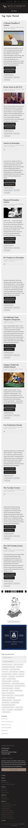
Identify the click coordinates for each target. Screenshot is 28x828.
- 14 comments (11, 370)
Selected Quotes (16, 700)
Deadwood (21, 671)
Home (3, 775)
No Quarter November (20, 685)
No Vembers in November (14, 258)
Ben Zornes (4, 718)
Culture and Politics (13, 671)
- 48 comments (11, 28)
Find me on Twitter (6, 816)
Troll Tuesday (7, 79)
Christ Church (5, 748)
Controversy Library (6, 810)
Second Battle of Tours (7, 700)
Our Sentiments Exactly (13, 425)
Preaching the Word (19, 695)
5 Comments (8, 349)
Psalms (3, 697)
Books (3, 795)
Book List (4, 797)
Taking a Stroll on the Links (8, 707)
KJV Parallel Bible (6, 727)
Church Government (14, 669)
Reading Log (5, 798)
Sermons (3, 788)
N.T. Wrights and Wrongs (7, 685)
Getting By (4, 676)
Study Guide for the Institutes (8, 704)
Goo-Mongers (12, 676)
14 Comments (8, 409)
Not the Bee (4, 730)
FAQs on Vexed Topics (7, 812)
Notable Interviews (6, 814)
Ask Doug (4, 790)
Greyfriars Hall (5, 754)
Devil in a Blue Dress (6, 674)
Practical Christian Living (7, 695)
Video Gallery (5, 792)
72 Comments (8, 127)
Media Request (5, 808)
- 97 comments (11, 146)
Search (25, 1)
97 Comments (9, 184)
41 (18, 591)
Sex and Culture (5, 702)
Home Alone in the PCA (13, 87)
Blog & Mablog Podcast (8, 784)
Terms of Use (14, 825)
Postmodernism (10, 693)
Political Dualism (18, 690)
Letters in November (12, 143)
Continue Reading (9, 68)
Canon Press (4, 750)
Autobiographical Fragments (8, 666)
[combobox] (14, 657)
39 (10, 591)
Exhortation (21, 674)
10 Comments (8, 242)
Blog (3, 778)
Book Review (19, 666)
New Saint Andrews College (9, 752)
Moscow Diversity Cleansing (18, 683)
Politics (3, 693)
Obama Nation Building (7, 688)
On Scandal (16, 688)
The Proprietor (5, 803)
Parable (11, 690)
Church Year (4, 671)
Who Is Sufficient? (18, 709)
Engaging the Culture (8, 74)
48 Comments (9, 71)
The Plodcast (5, 782)
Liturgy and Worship (6, 681)
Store (3, 820)
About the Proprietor (13, 621)
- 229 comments (11, 428)
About (3, 801)
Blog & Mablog (17, 6)
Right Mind (4, 733)
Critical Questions (6, 807)
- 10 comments (11, 205)
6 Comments (8, 577)
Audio (3, 780)
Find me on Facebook (7, 818)
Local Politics (15, 681)
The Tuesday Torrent (12, 488)
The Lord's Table (19, 707)
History (3, 678)
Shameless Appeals (15, 702)
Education (15, 674)
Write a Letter (14, 769)
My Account (9, 1)
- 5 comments (10, 322)
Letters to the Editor (8, 77)
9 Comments (8, 530)
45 (22, 591)
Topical (3, 709)
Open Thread (16, 77)
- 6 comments (10, 551)
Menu (15, 11)
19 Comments (8, 302)
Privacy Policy (22, 824)
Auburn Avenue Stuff (18, 664)
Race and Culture (11, 697)
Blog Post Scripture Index (8, 805)
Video (3, 787)
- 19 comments (11, 261)
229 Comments (9, 472)
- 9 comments (10, 491)
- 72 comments (11, 90)
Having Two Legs (6, 724)
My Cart (18, 1)
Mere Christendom (6, 683)
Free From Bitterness (7, 721)
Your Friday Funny (6, 712)
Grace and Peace (20, 676)
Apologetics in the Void (7, 664)
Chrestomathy (5, 669)
